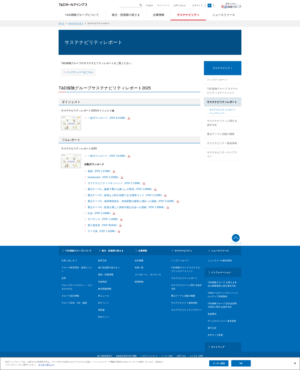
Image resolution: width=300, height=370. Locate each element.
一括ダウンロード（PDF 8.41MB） (107, 118)
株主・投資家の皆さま (113, 250)
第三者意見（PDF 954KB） (103, 225)
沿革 (64, 278)
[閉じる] (295, 363)
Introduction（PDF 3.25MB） (104, 177)
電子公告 (212, 328)
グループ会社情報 (70, 296)
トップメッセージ (180, 260)
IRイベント (103, 303)
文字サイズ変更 (215, 335)
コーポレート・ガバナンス (148, 274)
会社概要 (139, 260)
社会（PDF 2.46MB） (100, 213)
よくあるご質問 (196, 356)
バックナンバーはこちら (79, 72)
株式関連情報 (104, 289)
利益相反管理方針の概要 (126, 356)
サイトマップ (163, 5)
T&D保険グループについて (78, 250)
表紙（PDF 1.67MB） (100, 171)
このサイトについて (149, 356)
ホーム (61, 23)
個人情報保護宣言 (104, 356)
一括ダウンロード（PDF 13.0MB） (107, 156)
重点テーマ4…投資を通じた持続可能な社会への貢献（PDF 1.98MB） (127, 207)
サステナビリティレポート (184, 278)
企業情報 (142, 250)
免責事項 (212, 314)
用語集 (101, 310)
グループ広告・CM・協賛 (74, 303)
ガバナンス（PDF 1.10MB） (104, 219)
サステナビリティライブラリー (186, 310)
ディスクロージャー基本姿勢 (222, 321)
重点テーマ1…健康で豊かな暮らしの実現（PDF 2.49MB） (120, 189)
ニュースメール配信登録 (220, 260)
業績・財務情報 (105, 274)
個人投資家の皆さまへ (109, 267)
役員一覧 (139, 267)
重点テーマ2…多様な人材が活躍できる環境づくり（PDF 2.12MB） (125, 195)
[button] (82, 15)
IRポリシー (103, 317)
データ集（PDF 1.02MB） (102, 231)
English (149, 5)
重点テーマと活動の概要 (183, 296)
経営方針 (102, 260)
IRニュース (103, 296)
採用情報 (139, 281)
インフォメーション (221, 272)
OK (241, 363)
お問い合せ (181, 356)
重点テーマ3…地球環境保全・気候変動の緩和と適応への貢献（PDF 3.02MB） (132, 201)
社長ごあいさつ (69, 260)
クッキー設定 (219, 363)
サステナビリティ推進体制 (184, 303)
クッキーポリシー (46, 365)
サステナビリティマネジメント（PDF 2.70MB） (115, 183)
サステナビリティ (75, 23)
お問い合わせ (180, 5)
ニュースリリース (220, 250)
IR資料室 (102, 281)
